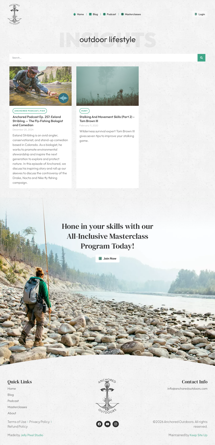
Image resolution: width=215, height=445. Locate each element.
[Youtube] (107, 424)
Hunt (84, 111)
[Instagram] (116, 424)
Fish (42, 111)
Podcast (13, 401)
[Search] (201, 57)
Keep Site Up (198, 435)
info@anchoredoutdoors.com (187, 388)
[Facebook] (99, 424)
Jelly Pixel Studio (32, 435)
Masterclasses (17, 407)
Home (12, 388)
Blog (11, 395)
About (12, 413)
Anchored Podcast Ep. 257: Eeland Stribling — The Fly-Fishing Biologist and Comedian (38, 121)
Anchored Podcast (26, 111)
